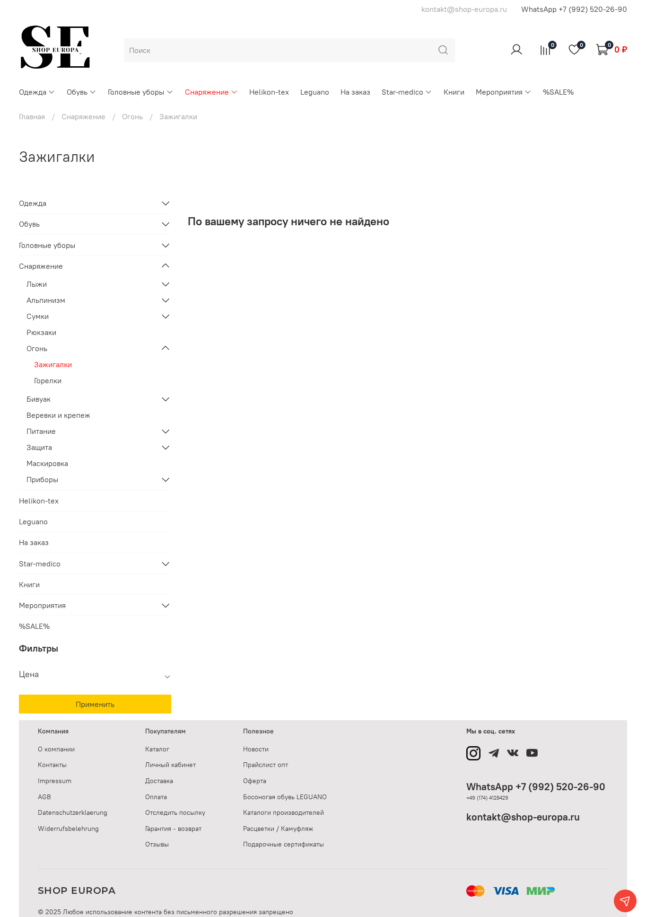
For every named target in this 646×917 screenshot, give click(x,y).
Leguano (314, 92)
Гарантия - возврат (173, 828)
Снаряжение (207, 92)
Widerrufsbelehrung (68, 828)
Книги (454, 92)
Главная (32, 116)
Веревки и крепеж (58, 415)
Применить (95, 704)
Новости (256, 749)
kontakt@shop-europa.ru (523, 817)
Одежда (32, 92)
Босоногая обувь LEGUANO (285, 797)
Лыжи (36, 284)
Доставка (159, 780)
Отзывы (157, 844)
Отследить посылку (175, 812)
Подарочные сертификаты (283, 844)
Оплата (156, 797)
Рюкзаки (41, 332)
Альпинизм (45, 300)
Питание (41, 431)
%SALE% (558, 92)
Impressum (54, 780)
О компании (56, 749)
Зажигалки (53, 364)
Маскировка (47, 463)
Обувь (77, 92)
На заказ (355, 92)
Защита (39, 447)
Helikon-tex (269, 92)
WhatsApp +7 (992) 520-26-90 (574, 9)
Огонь (132, 116)
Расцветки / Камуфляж (278, 828)
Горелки (47, 380)
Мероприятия (499, 92)
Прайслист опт (265, 764)
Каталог (157, 749)
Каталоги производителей (283, 812)
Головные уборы (136, 92)
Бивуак (38, 399)
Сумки (37, 316)
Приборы (42, 479)
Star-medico (402, 92)
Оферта (254, 780)
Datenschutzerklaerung (72, 812)
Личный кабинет (170, 764)
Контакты (52, 764)
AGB (44, 797)
